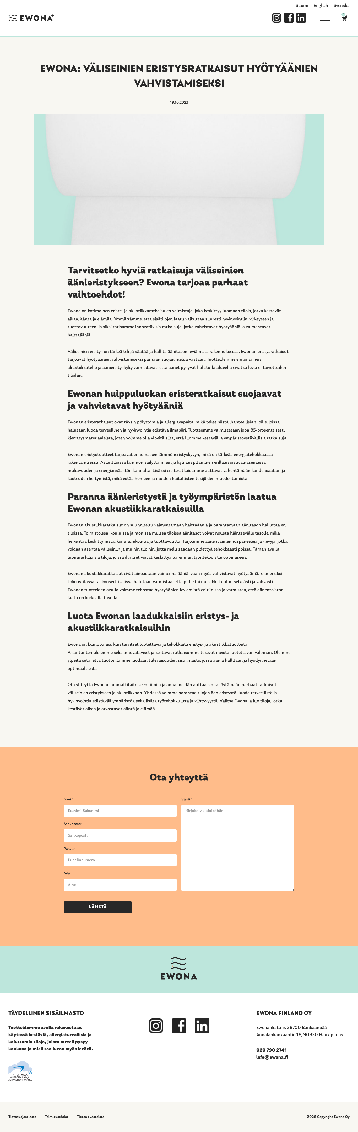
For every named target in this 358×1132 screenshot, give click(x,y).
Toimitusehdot (56, 1117)
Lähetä (98, 907)
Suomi (302, 5)
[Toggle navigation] (323, 17)
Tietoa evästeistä (90, 1117)
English (321, 5)
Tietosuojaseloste (22, 1117)
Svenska (342, 5)
